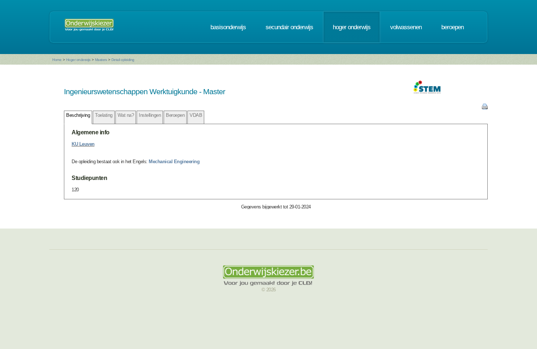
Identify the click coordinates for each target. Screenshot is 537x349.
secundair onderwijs (289, 27)
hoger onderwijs (351, 27)
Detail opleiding (122, 60)
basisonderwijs (228, 27)
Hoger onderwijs (78, 60)
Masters (101, 60)
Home (56, 60)
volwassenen (406, 27)
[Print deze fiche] (485, 108)
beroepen (452, 27)
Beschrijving (78, 115)
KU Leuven (83, 144)
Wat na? (126, 115)
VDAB (196, 115)
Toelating (104, 115)
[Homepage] (89, 27)
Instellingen (150, 115)
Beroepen (175, 115)
